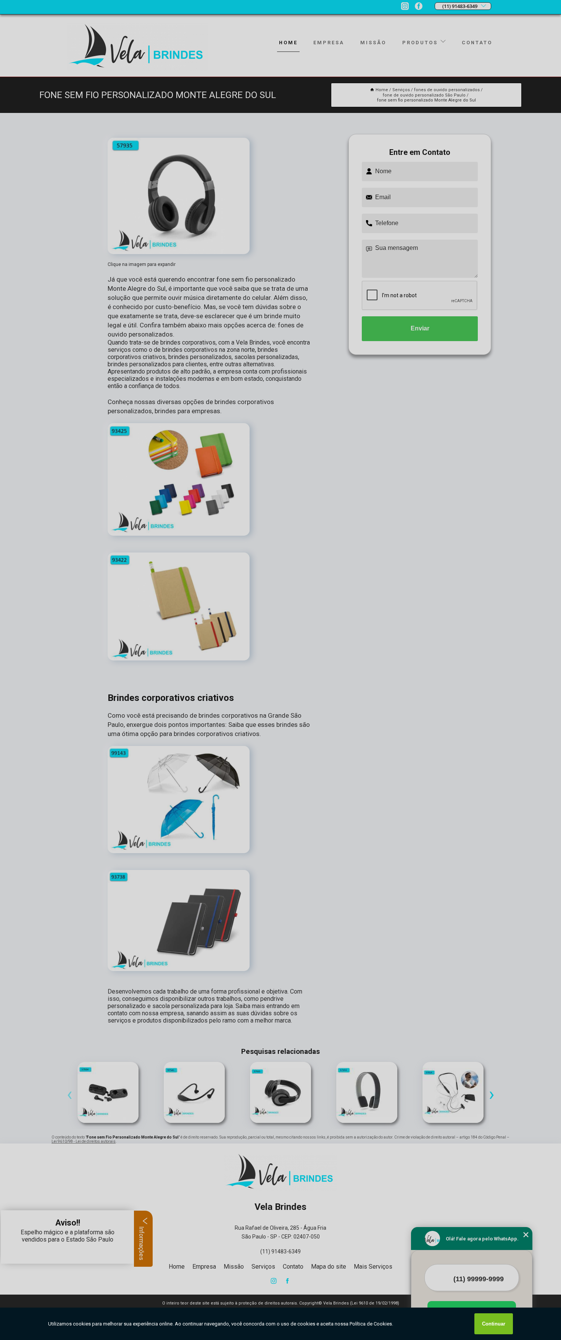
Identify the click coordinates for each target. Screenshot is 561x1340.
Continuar (493, 1324)
